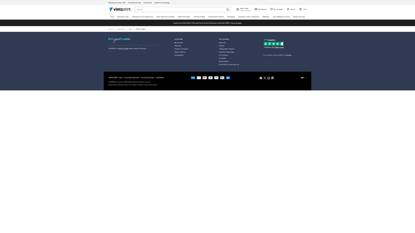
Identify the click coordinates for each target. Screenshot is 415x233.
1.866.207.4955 (113, 77)
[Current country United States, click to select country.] (303, 77)
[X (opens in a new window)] (264, 78)
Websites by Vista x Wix (117, 3)
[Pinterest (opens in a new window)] (272, 78)
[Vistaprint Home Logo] (120, 9)
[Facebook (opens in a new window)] (261, 78)
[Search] (228, 9)
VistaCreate (147, 3)
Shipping (178, 46)
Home (111, 29)
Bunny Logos (140, 29)
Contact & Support (181, 49)
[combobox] (181, 9)
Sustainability (224, 61)
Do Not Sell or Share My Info (229, 64)
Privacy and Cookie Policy (132, 77)
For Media (222, 58)
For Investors (223, 55)
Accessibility (179, 55)
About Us (222, 42)
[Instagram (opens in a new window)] (268, 78)
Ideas (130, 29)
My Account (179, 42)
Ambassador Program (227, 49)
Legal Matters (160, 77)
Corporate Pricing (134, 3)
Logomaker (121, 29)
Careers (222, 46)
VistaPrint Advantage (161, 3)
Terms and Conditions (147, 77)
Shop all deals (236, 23)
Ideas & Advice (180, 52)
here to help (123, 48)
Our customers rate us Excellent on (277, 55)
